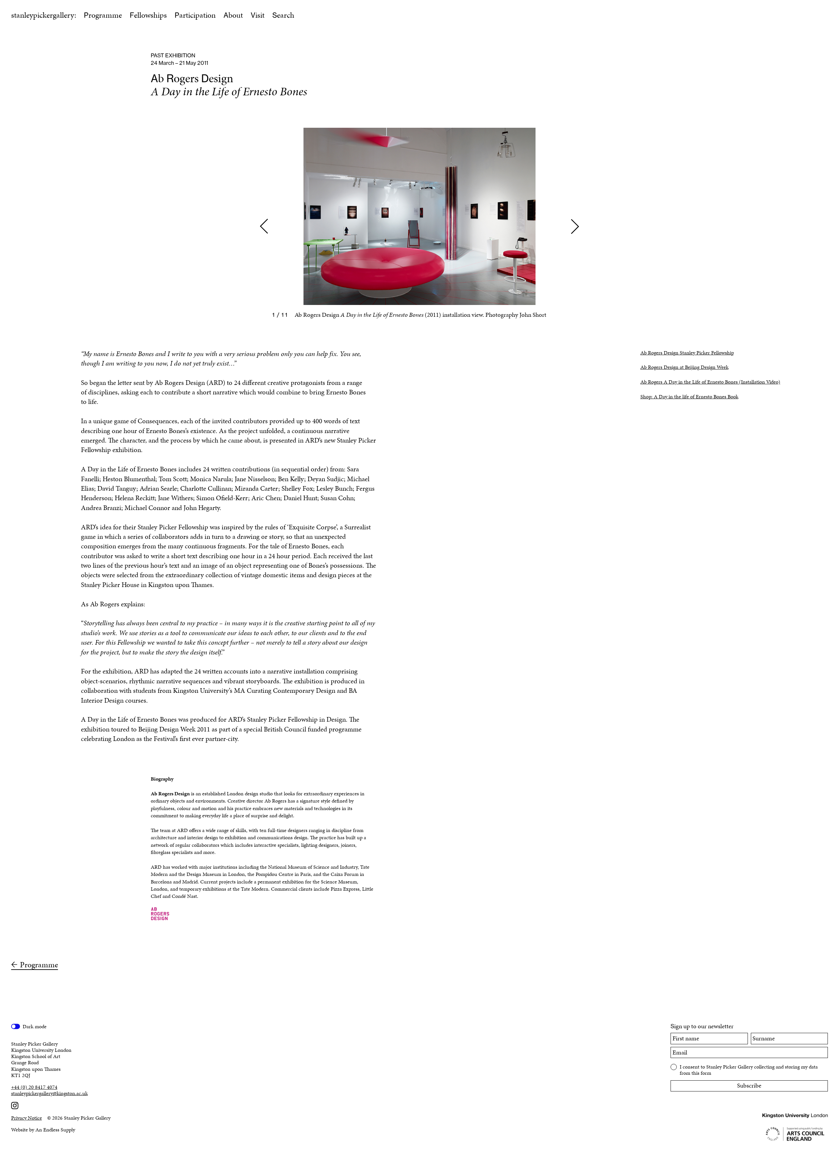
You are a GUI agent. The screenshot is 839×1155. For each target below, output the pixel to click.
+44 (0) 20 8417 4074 (34, 1087)
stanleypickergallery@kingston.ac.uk (49, 1093)
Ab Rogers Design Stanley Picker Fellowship (687, 352)
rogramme (103, 15)
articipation (195, 15)
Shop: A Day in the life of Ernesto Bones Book (689, 396)
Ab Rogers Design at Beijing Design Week (684, 367)
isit (257, 15)
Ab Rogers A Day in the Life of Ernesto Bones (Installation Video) (710, 382)
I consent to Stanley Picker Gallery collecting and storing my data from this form (749, 1069)
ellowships (148, 15)
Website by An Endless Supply (43, 1129)
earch (283, 15)
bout (233, 15)
